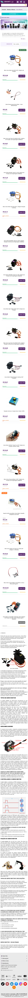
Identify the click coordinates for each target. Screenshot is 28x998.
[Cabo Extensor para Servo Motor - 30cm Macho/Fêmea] (14, 94)
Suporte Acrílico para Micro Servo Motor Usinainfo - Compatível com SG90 (14, 514)
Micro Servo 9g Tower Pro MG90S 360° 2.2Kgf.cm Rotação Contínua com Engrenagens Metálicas (14, 343)
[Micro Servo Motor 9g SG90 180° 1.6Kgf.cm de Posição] (14, 60)
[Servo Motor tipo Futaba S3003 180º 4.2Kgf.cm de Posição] (14, 299)
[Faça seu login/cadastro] (24, 2)
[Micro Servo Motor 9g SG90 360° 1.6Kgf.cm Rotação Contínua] (14, 197)
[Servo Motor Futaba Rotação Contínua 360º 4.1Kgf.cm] (14, 367)
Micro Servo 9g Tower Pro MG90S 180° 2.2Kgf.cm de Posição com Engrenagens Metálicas (14, 139)
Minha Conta (5, 960)
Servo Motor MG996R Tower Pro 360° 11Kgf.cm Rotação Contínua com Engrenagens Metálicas (14, 241)
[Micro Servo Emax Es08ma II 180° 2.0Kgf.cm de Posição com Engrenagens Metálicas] (14, 469)
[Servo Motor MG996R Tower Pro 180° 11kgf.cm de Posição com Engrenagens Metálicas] (14, 265)
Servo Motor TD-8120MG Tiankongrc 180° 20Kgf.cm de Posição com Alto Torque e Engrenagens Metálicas (14, 618)
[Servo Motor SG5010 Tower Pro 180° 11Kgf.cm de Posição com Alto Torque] (14, 435)
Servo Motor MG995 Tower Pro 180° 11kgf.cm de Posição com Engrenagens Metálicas (14, 173)
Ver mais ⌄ (23, 38)
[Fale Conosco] (17, 2)
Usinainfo (4, 9)
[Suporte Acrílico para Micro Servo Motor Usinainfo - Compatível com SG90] (14, 503)
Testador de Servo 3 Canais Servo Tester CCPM (14, 411)
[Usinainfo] (7, 1)
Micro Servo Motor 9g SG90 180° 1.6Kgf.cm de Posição (14, 71)
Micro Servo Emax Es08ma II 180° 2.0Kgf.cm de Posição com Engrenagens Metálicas (14, 480)
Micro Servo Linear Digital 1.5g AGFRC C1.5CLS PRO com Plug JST (14, 583)
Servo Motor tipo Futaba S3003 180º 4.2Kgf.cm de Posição (14, 309)
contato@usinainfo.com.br (7, 970)
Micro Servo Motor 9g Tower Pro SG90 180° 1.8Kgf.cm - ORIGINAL (14, 549)
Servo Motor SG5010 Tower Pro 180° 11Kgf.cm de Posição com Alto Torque (14, 446)
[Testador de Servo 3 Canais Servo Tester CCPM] (14, 401)
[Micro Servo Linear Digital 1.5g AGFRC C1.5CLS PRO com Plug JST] (14, 573)
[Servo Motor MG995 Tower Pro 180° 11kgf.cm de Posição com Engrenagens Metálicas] (14, 162)
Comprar (21, 76)
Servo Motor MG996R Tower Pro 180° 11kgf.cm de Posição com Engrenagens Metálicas (14, 275)
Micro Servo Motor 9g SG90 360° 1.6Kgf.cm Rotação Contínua (14, 207)
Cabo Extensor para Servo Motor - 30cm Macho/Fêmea (14, 105)
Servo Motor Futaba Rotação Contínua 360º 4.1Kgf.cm (14, 378)
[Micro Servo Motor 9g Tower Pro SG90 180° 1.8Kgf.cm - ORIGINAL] (14, 539)
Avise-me (21, 622)
